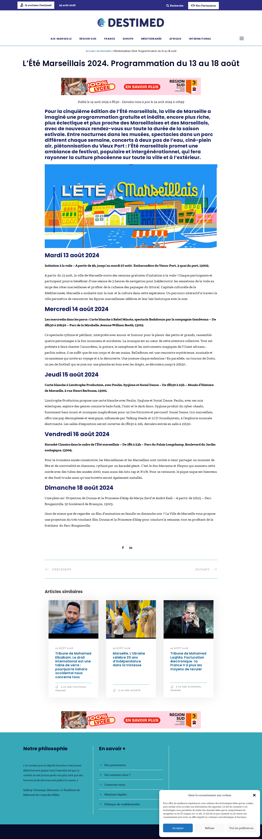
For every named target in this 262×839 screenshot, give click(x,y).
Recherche (176, 5)
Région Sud (87, 39)
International (200, 39)
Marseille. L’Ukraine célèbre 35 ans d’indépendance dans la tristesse (129, 659)
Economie (194, 686)
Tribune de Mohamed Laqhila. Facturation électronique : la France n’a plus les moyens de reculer (188, 661)
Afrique (175, 39)
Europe (128, 39)
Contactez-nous (114, 784)
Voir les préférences (241, 828)
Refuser (209, 828)
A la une (66, 687)
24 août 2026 (179, 648)
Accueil (90, 51)
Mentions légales (115, 794)
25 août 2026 (64, 648)
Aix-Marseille (61, 39)
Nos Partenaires (206, 5)
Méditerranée (151, 39)
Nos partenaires (115, 765)
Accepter (178, 828)
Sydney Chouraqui (34, 790)
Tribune (60, 690)
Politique (79, 687)
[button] (254, 795)
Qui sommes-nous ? (117, 775)
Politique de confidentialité (122, 804)
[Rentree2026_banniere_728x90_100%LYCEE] (131, 86)
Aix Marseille (104, 51)
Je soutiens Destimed (38, 5)
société (135, 690)
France (109, 39)
